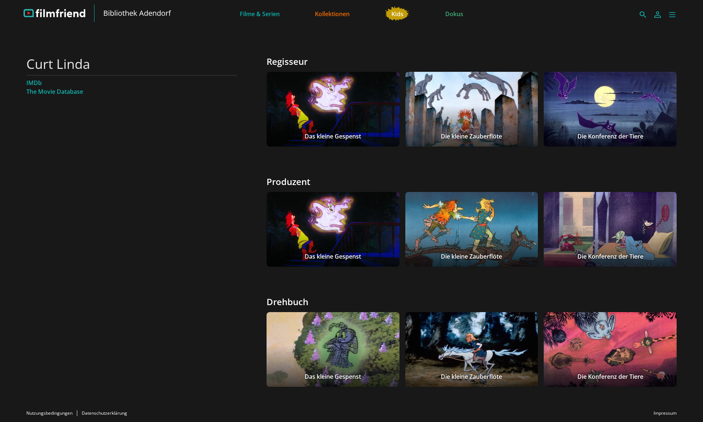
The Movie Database (54, 92)
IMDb (34, 83)
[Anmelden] (657, 14)
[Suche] (643, 14)
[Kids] (397, 13)
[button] (672, 14)
